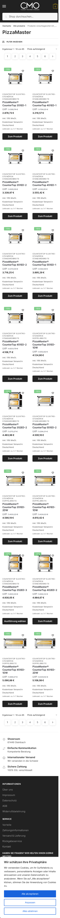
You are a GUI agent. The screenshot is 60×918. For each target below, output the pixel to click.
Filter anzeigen (14, 42)
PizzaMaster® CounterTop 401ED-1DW (43, 507)
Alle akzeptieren (30, 893)
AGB (4, 805)
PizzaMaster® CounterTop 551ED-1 (44, 263)
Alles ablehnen (30, 911)
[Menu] (7, 6)
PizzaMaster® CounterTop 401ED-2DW (43, 669)
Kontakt (6, 846)
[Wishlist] (22, 70)
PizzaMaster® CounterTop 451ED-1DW (13, 669)
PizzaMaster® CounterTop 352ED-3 (14, 588)
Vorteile (6, 824)
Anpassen (30, 902)
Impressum (8, 795)
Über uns (7, 789)
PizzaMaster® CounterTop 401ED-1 (44, 104)
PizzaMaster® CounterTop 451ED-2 (14, 343)
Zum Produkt (15, 136)
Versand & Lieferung (13, 835)
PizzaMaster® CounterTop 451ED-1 (44, 183)
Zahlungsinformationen (15, 830)
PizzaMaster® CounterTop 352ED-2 (14, 426)
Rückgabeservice (12, 841)
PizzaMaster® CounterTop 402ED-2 (44, 588)
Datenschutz (9, 800)
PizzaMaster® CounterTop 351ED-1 (14, 104)
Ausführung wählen (15, 621)
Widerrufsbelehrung (13, 811)
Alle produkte (19, 26)
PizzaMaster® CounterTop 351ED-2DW (13, 507)
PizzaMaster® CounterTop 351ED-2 (14, 183)
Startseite (6, 26)
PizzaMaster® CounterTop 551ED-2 (44, 426)
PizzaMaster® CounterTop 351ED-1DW (43, 344)
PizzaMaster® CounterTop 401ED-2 (14, 263)
